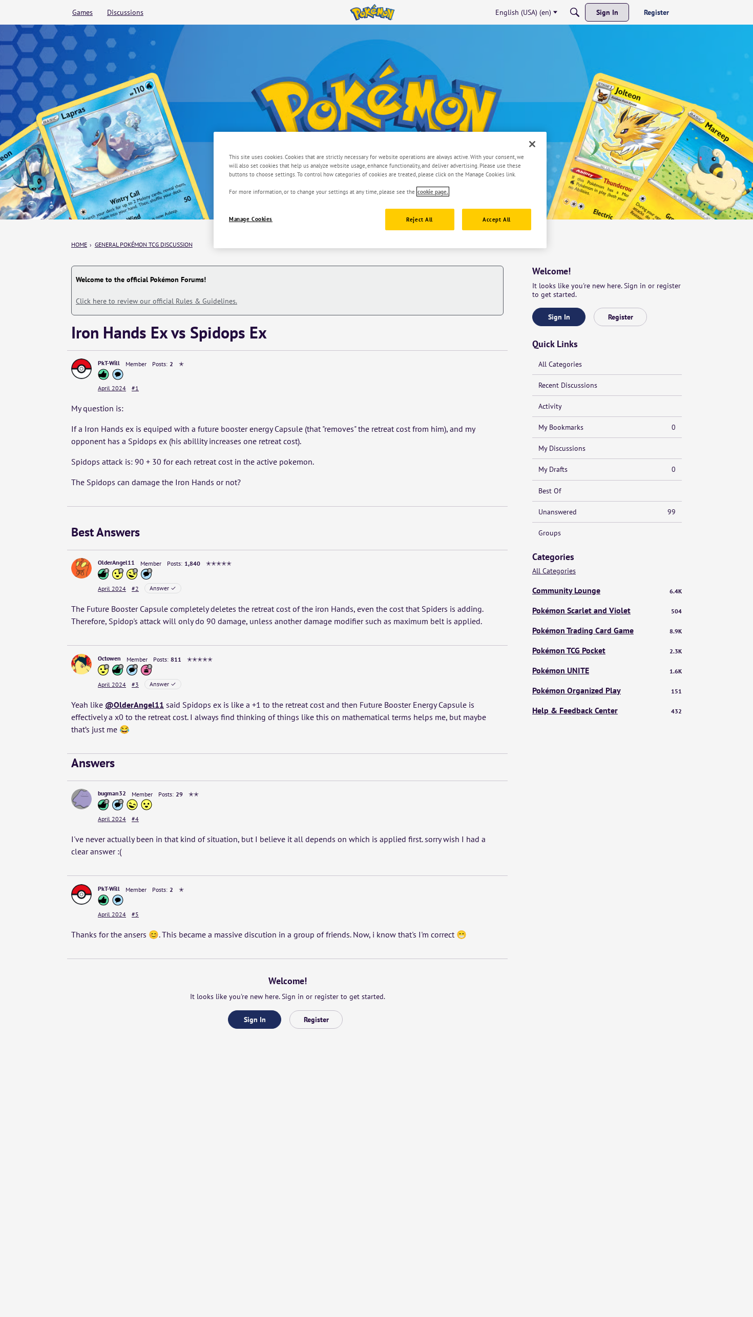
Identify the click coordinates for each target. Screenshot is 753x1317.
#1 (135, 388)
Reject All (419, 219)
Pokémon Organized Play (607, 690)
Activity (550, 406)
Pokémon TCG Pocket (607, 650)
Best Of (549, 490)
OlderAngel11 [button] (116, 562)
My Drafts (607, 469)
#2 (135, 588)
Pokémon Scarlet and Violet (607, 610)
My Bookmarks (607, 427)
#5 (135, 914)
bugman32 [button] (112, 793)
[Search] (575, 12)
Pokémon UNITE (607, 670)
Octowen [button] (109, 658)
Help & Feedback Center (607, 710)
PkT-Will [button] (109, 363)
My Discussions (561, 448)
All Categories (560, 364)
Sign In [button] (255, 1019)
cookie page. (432, 191)
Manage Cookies (251, 219)
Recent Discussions (567, 385)
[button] (81, 368)
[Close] (532, 144)
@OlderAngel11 (134, 705)
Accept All (497, 219)
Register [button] (316, 1019)
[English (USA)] (372, 12)
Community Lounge (607, 590)
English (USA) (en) (523, 12)
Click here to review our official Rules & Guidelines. (156, 301)
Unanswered (607, 511)
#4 (135, 819)
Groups (549, 532)
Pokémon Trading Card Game (607, 630)
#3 (135, 684)
